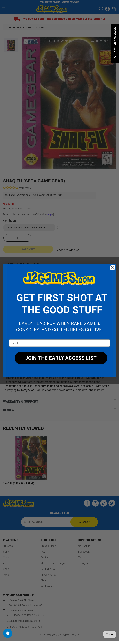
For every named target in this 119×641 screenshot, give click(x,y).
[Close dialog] (112, 267)
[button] (59, 301)
